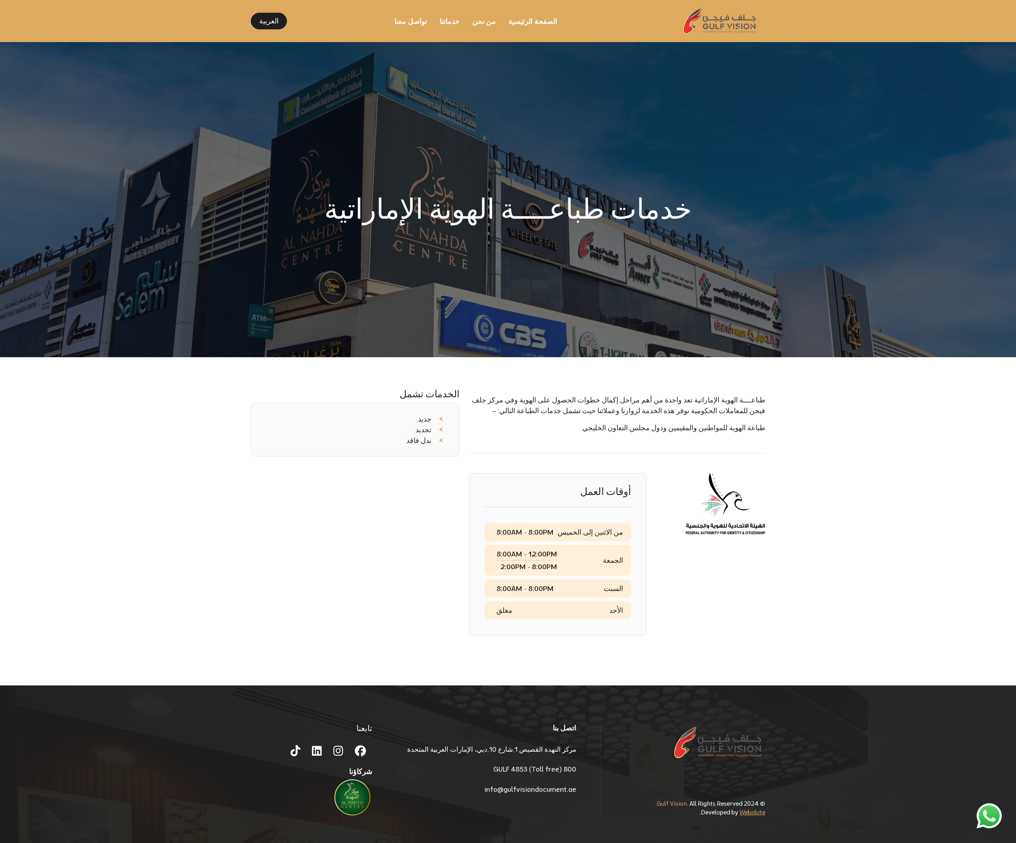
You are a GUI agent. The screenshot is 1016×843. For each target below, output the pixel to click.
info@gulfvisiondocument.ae (530, 789)
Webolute (752, 812)
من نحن (484, 21)
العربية (269, 20)
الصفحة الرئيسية (532, 21)
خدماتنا (450, 21)
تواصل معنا (410, 21)
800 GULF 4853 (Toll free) (534, 769)
